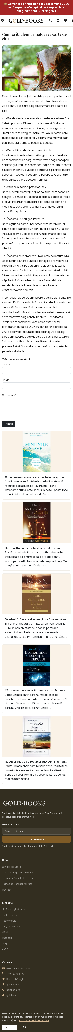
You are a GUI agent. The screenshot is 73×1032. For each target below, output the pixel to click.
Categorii (7, 937)
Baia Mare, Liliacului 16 (18, 968)
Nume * (6, 364)
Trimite (8, 424)
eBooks (6, 932)
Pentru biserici (9, 915)
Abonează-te (36, 839)
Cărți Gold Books (11, 926)
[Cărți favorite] (65, 20)
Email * (5, 379)
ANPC (5, 949)
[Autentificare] (57, 20)
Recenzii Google (15, 979)
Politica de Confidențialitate (17, 883)
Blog (4, 943)
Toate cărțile (9, 920)
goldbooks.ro (13, 984)
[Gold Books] (26, 20)
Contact (6, 889)
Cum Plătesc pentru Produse (17, 872)
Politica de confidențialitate (34, 1020)
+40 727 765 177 (15, 973)
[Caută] (50, 20)
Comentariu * (9, 395)
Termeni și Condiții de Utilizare (18, 878)
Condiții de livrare (11, 866)
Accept (9, 1027)
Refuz (26, 1027)
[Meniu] (2, 20)
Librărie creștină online (14, 909)
